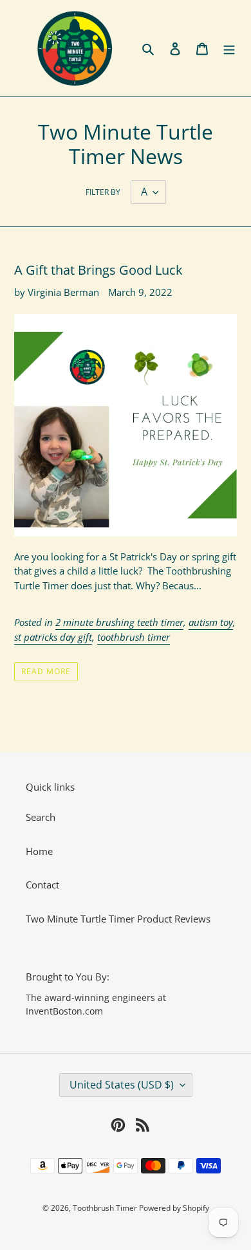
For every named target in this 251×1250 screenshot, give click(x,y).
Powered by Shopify (174, 1207)
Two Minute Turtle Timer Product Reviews (118, 918)
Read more (46, 671)
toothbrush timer (133, 636)
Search (40, 817)
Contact (42, 884)
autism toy (211, 622)
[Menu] (229, 48)
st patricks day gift (53, 636)
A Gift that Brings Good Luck (98, 270)
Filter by (103, 192)
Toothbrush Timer (106, 1207)
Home (39, 851)
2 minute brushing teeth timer (119, 622)
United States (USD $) (122, 1085)
